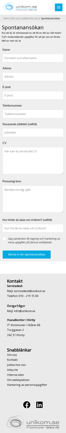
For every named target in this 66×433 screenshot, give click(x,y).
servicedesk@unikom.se (29, 291)
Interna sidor (15, 375)
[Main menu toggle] (59, 7)
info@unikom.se (24, 311)
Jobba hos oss (16, 365)
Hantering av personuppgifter (27, 385)
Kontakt (12, 360)
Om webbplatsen (18, 380)
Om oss (12, 355)
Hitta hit (12, 370)
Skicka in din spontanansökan (26, 254)
